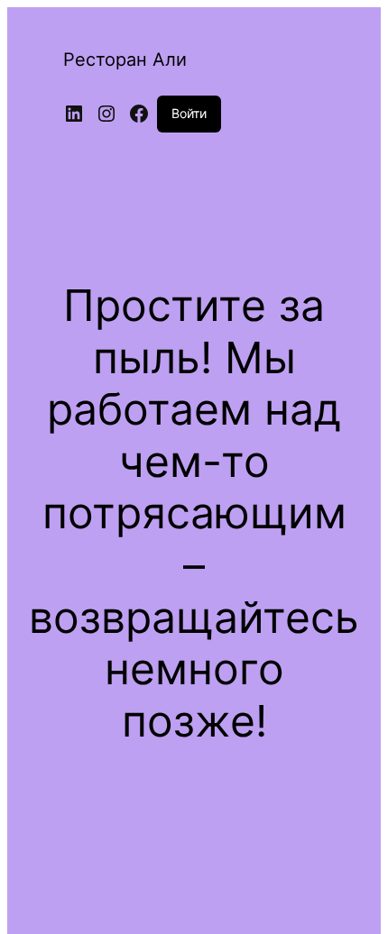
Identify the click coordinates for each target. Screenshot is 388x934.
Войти (189, 113)
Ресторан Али (125, 59)
